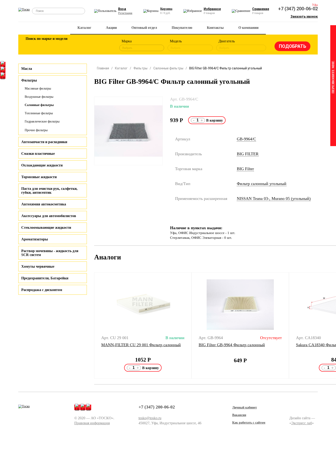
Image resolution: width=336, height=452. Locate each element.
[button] (91, 326)
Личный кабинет (244, 407)
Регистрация (125, 13)
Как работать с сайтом (248, 422)
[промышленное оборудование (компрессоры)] (105, 45)
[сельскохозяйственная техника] (76, 45)
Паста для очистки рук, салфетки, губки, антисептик (49, 190)
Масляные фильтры (38, 88)
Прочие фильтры (36, 130)
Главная (103, 68)
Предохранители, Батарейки (44, 278)
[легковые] (31, 45)
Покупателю (182, 28)
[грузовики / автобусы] (61, 45)
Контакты (215, 28)
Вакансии (239, 415)
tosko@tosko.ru (150, 418)
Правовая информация (92, 423)
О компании (248, 28)
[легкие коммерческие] (46, 45)
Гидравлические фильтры (42, 121)
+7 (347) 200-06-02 (298, 8)
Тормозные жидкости (39, 177)
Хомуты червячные (37, 266)
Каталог (84, 28)
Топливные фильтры (39, 113)
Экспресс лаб (301, 423)
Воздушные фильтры (39, 96)
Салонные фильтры (39, 105)
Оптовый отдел (144, 28)
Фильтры (140, 68)
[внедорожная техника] (90, 45)
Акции (111, 28)
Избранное (212, 9)
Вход (122, 9)
